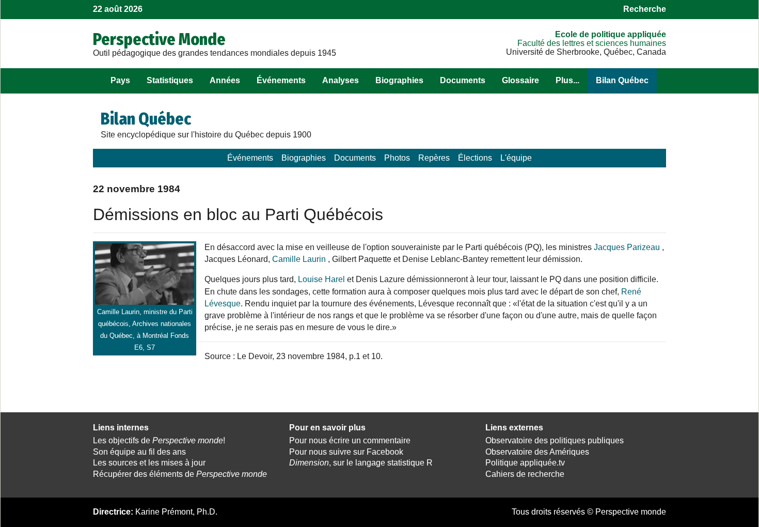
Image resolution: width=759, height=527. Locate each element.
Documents (462, 80)
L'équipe (516, 157)
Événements (281, 80)
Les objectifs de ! (159, 440)
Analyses (340, 80)
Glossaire (520, 80)
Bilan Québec (622, 80)
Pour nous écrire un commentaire (349, 440)
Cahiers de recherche (524, 474)
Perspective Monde (159, 39)
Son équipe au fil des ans (139, 451)
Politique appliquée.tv (525, 462)
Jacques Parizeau (628, 247)
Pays (120, 80)
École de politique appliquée (610, 34)
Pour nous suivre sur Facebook (346, 451)
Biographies (399, 80)
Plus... (567, 80)
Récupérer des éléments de (180, 474)
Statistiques (170, 80)
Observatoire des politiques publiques (554, 440)
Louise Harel (321, 279)
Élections (475, 157)
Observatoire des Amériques (537, 451)
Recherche (644, 9)
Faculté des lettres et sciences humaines (591, 43)
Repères (434, 157)
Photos (397, 157)
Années (225, 80)
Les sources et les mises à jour (149, 462)
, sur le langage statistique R (361, 462)
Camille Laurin (299, 259)
